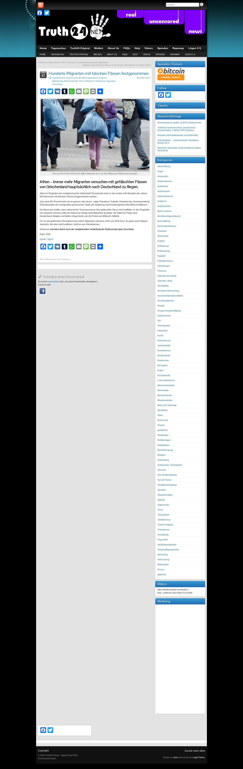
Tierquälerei (163, 515)
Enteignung (163, 246)
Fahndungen (163, 266)
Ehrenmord (162, 236)
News (81, 81)
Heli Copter (145, 78)
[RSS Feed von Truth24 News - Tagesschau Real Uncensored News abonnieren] (41, 5)
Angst (160, 171)
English (161, 241)
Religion (161, 455)
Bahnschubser (164, 211)
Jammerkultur (164, 345)
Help (135, 54)
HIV (159, 320)
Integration (162, 330)
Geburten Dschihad (166, 276)
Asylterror (162, 201)
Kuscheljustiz (163, 375)
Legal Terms (199, 757)
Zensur (160, 569)
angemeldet (53, 281)
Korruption (162, 365)
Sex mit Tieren (164, 480)
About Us (112, 54)
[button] (42, 293)
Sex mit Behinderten (167, 475)
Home (43, 54)
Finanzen (103, 78)
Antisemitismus (164, 181)
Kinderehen (163, 360)
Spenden (160, 54)
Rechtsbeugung (165, 450)
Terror (160, 510)
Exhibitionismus (165, 261)
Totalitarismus (164, 520)
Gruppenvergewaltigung (169, 310)
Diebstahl (162, 231)
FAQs (124, 54)
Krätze (160, 370)
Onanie (161, 425)
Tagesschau (57, 54)
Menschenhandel (71, 81)
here (175, 757)
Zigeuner (161, 574)
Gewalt (160, 306)
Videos (146, 54)
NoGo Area (162, 420)
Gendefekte (163, 286)
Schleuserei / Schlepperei (95, 81)
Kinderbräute (163, 355)
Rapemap (174, 54)
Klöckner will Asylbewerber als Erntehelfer (177, 135)
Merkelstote (163, 390)
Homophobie (163, 325)
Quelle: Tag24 (46, 239)
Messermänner (164, 395)
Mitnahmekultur (164, 400)
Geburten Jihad (164, 281)
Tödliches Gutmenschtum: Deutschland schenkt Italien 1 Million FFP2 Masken (176, 129)
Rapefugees (163, 445)
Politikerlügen (164, 440)
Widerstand (162, 564)
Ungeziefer (162, 539)
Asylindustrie (163, 191)
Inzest (160, 335)
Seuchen (161, 470)
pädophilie (162, 430)
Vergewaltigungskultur (168, 549)
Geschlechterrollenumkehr (170, 296)
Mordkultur (162, 410)
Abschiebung (163, 166)
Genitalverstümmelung (168, 291)
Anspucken (162, 176)
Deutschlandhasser (166, 226)
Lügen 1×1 (190, 54)
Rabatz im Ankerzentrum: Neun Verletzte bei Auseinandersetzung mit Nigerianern (73, 62)
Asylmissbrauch (58, 78)
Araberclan (162, 186)
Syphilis (161, 500)
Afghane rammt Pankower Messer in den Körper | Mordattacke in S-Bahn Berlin (116, 65)
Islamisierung (57, 81)
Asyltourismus (72, 78)
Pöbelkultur (162, 435)
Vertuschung (57, 84)
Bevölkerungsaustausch (88, 78)
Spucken (161, 490)
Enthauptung (163, 251)
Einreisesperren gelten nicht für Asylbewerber (179, 122)
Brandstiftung (163, 221)
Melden (98, 54)
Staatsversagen (165, 495)
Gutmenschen (164, 315)
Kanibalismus (164, 350)
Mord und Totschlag (166, 405)
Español (161, 256)
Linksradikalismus (166, 380)
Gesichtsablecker (165, 301)
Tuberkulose (163, 529)
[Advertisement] (180, 658)
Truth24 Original (78, 54)
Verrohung (162, 554)
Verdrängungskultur (166, 544)
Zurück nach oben (195, 750)
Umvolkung (162, 534)
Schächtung (163, 460)
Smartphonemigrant (167, 485)
